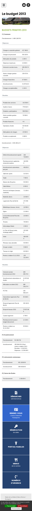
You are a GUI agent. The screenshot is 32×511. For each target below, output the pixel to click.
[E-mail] (24, 5)
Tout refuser (23, 506)
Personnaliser (16, 508)
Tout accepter (11, 506)
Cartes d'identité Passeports (16, 415)
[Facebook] (28, 5)
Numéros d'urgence (16, 481)
